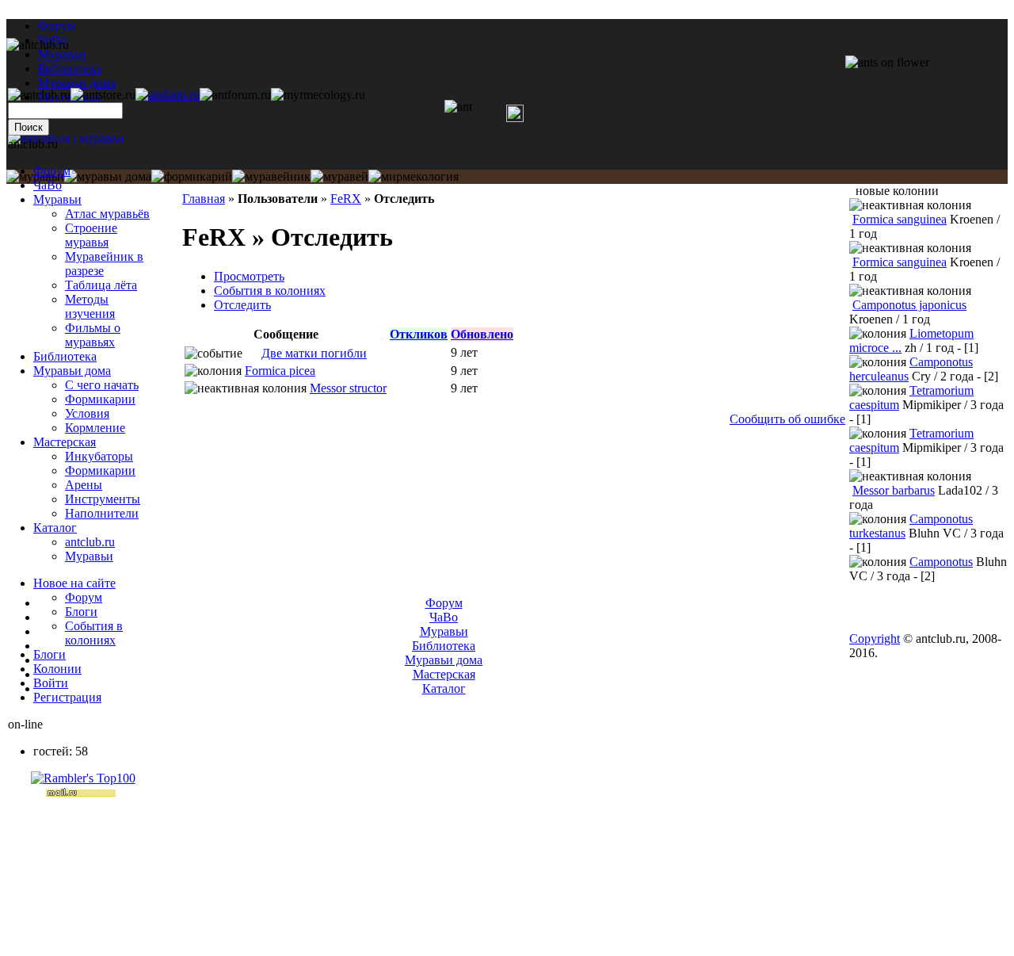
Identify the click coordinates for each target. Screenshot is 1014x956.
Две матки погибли (314, 353)
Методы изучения (90, 306)
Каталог (55, 527)
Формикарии (100, 399)
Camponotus (941, 561)
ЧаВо (47, 185)
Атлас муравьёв (107, 213)
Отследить (242, 305)
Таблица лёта (101, 285)
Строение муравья (91, 235)
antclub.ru (90, 542)
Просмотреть (249, 276)
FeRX (345, 198)
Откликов (419, 334)
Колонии (57, 668)
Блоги (81, 611)
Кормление (95, 427)
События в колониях (270, 290)
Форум (56, 26)
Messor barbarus (893, 490)
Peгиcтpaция (67, 697)
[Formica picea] (252, 353)
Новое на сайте (74, 583)
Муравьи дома (72, 370)
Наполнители (102, 513)
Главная (203, 198)
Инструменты (102, 499)
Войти (50, 683)
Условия (87, 413)
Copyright (874, 638)
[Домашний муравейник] (167, 94)
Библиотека (65, 356)
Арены (83, 484)
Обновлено (482, 334)
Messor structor (348, 388)
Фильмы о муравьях (92, 335)
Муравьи (57, 199)
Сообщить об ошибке (787, 419)
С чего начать (102, 385)
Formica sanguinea (899, 219)
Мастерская (64, 442)
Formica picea (280, 370)
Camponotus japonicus (909, 305)
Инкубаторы (99, 456)
